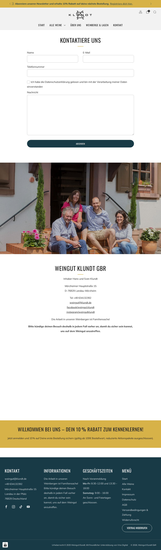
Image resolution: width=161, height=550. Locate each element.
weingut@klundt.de (80, 302)
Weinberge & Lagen (97, 25)
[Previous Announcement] (10, 4)
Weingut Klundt (78, 545)
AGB (124, 504)
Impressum (128, 494)
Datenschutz (129, 499)
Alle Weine (56, 25)
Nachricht (32, 92)
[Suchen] (154, 12)
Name (30, 52)
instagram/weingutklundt (81, 312)
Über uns (75, 25)
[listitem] (80, 4)
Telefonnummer (35, 66)
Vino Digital (122, 545)
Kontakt (118, 25)
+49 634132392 (13, 483)
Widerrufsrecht (130, 519)
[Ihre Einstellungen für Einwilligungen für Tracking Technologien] (5, 544)
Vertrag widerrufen (137, 528)
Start (41, 25)
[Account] (140, 12)
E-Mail (86, 52)
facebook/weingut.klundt (80, 307)
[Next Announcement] (151, 4)
